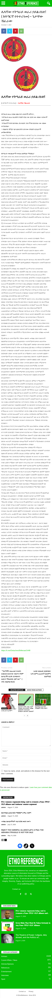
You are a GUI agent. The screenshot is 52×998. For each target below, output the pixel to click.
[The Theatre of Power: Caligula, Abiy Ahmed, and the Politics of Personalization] (7, 938)
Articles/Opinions (7, 964)
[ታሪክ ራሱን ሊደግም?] (9, 701)
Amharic (4, 708)
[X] (31, 894)
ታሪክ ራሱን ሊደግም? (6, 711)
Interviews (5, 975)
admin (3, 807)
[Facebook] (3, 31)
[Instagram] (26, 894)
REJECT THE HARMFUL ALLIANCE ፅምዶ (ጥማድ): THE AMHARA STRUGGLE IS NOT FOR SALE (22, 831)
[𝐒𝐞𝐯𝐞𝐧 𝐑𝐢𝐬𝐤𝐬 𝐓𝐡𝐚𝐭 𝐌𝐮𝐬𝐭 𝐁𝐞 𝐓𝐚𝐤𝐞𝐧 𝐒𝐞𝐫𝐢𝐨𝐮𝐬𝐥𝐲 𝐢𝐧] (7, 926)
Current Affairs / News (9, 960)
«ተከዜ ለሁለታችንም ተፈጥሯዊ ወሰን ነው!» (16, 821)
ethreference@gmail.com (30, 889)
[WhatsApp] (21, 31)
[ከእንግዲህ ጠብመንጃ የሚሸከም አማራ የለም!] (43, 699)
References (5, 968)
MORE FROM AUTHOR (34, 690)
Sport (3, 979)
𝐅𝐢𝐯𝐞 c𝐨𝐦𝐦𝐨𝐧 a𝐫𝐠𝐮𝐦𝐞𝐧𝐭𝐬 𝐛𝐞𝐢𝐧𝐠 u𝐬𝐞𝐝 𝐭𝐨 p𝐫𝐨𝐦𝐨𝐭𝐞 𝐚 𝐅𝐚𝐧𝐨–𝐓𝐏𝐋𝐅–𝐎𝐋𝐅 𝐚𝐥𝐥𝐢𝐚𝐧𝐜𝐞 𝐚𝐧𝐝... (32, 911)
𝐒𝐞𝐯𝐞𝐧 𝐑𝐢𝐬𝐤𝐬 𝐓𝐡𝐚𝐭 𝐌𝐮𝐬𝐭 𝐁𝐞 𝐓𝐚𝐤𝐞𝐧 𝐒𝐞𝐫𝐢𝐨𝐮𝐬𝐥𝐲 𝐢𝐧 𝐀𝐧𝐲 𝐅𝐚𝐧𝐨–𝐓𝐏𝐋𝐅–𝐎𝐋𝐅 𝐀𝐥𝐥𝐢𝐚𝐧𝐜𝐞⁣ (33, 924)
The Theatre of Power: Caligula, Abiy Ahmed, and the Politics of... (31, 936)
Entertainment (6, 971)
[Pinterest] (15, 31)
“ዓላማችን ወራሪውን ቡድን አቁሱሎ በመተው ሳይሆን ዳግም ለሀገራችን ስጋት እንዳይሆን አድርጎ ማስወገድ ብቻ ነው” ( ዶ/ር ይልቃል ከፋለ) (12, 676)
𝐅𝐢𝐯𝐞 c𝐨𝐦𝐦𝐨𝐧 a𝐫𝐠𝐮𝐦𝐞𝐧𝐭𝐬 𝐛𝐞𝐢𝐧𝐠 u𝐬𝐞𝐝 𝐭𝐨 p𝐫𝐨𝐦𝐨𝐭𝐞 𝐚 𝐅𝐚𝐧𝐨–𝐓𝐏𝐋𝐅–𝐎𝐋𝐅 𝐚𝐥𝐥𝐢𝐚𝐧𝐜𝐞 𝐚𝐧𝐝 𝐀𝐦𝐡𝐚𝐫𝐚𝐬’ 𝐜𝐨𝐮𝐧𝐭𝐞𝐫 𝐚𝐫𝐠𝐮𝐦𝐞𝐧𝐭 (25, 803)
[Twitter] (9, 31)
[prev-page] (24, 715)
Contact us (22, 991)
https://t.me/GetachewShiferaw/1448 (15, 650)
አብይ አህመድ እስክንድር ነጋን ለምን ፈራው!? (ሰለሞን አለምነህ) (41, 674)
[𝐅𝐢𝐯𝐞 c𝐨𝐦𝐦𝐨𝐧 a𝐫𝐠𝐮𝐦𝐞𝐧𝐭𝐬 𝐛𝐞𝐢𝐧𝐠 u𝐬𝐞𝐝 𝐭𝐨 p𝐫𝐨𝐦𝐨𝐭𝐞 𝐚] (7, 914)
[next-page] (27, 715)
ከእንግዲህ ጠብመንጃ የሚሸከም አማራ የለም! (41, 707)
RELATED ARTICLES (17, 690)
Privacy (31, 991)
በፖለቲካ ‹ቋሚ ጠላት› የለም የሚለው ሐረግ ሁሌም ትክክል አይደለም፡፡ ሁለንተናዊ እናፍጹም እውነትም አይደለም (26, 709)
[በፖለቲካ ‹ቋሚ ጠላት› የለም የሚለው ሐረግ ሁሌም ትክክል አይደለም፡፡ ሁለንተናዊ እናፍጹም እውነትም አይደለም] (26, 699)
